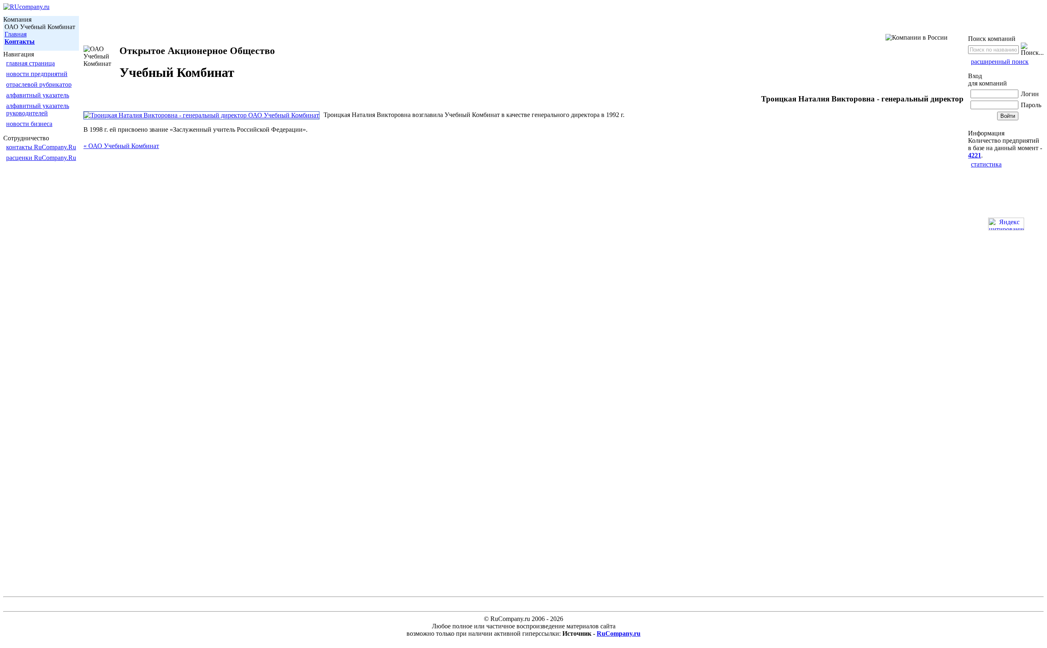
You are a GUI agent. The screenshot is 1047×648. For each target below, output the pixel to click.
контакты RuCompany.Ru (41, 147)
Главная (15, 34)
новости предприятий (36, 73)
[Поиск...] (1032, 49)
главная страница (30, 63)
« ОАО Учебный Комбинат (121, 145)
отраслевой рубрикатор (39, 84)
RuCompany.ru (618, 633)
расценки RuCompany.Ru (41, 157)
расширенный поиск (1000, 61)
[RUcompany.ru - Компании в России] (26, 6)
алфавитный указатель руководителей (37, 109)
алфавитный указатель (37, 95)
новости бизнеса (29, 123)
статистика (986, 164)
